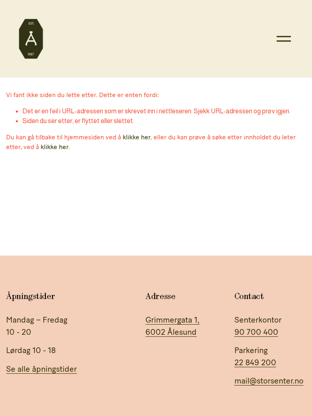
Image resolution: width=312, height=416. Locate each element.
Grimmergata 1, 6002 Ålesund (172, 326)
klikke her (136, 137)
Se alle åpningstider (41, 369)
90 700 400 (256, 332)
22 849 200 (255, 362)
